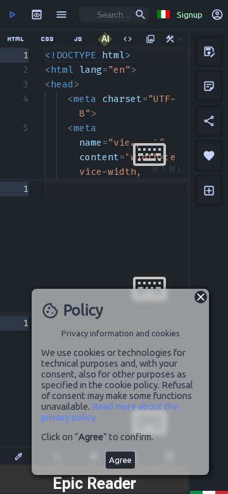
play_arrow (12, 14)
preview (36, 14)
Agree (120, 460)
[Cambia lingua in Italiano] (163, 14)
